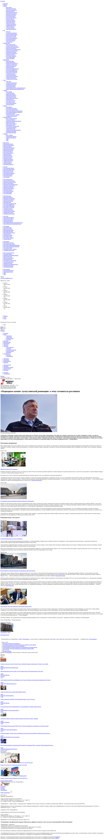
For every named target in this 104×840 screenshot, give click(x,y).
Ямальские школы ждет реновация (11, 643)
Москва (5, 4)
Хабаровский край (10, 128)
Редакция (3, 788)
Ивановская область (11, 15)
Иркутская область (10, 94)
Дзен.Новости (26, 639)
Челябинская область (11, 84)
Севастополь (9, 42)
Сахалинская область (11, 127)
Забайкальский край (11, 131)
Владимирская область (11, 12)
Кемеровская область (11, 95)
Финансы (8, 339)
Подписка (8, 355)
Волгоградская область (11, 34)
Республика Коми (10, 57)
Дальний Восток (7, 117)
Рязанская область (10, 22)
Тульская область (10, 27)
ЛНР (7, 139)
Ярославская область (11, 29)
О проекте (3, 786)
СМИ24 (57, 838)
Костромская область (11, 17)
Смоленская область (11, 24)
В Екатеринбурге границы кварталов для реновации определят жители (20, 647)
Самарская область (10, 73)
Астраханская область (11, 33)
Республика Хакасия (11, 103)
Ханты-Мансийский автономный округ (15, 87)
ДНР (7, 140)
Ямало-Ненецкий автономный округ (15, 89)
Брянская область (10, 11)
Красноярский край (11, 96)
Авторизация (4, 790)
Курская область (10, 19)
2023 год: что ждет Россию (26, 762)
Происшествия (7, 342)
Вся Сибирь (9, 91)
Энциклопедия (9, 347)
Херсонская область (11, 137)
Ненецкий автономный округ (13, 49)
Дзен (61, 639)
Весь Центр (9, 7)
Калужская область (10, 16)
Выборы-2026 (23, 775)
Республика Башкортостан (12, 68)
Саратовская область (11, 75)
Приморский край (10, 125)
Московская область (11, 8)
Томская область (10, 104)
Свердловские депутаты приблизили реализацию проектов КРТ (18, 648)
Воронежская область (11, 13)
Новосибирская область (12, 98)
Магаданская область (11, 123)
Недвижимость (10, 338)
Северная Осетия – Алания (12, 114)
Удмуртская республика (12, 76)
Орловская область (10, 21)
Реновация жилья (7, 651)
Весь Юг (8, 31)
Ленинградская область (12, 50)
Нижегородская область (12, 63)
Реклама (5, 316)
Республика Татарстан (11, 72)
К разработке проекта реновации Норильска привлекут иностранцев (19, 644)
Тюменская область (11, 86)
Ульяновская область (11, 77)
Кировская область (10, 62)
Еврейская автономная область (13, 121)
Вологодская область (11, 48)
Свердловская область (11, 82)
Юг (4, 30)
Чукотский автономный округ (13, 130)
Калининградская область (12, 47)
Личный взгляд (10, 351)
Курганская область (11, 85)
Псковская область (10, 54)
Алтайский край (10, 93)
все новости (3, 751)
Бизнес (5, 334)
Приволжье (6, 59)
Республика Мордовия (11, 71)
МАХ (20, 639)
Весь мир (5, 3)
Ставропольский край (11, 116)
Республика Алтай (10, 100)
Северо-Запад (6, 43)
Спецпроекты (6, 353)
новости (3, 329)
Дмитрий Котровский (36, 480)
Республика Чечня (10, 113)
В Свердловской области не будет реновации (14, 646)
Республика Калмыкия (11, 38)
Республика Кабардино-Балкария (14, 110)
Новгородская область (11, 53)
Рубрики (3, 331)
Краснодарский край (11, 35)
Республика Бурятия (11, 132)
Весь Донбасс (9, 135)
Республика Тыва (10, 102)
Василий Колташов (60, 575)
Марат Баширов (10, 585)
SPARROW (57, 837)
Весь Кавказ (9, 107)
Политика (5, 333)
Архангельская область (11, 45)
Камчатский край (10, 122)
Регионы (3, 1)
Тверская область (10, 26)
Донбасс (5, 133)
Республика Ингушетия (12, 109)
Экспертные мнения (11, 350)
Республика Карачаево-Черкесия (14, 112)
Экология (5, 344)
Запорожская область (11, 136)
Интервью (8, 352)
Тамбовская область (11, 25)
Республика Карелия (11, 56)
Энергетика (9, 337)
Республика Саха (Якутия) (12, 126)
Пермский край (10, 67)
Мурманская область (11, 52)
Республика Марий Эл (11, 70)
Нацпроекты (6, 343)
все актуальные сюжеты (6, 780)
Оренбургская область (11, 65)
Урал (4, 80)
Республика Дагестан (11, 108)
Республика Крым (10, 40)
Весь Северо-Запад (10, 44)
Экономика (9, 335)
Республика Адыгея (11, 36)
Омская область (10, 99)
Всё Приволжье (10, 61)
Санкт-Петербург (10, 58)
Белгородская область (11, 10)
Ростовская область (11, 39)
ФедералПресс (93, 639)
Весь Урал (8, 81)
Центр (4, 6)
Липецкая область (10, 20)
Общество (5, 341)
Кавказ (5, 105)
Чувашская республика (11, 79)
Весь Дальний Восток (11, 118)
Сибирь (5, 90)
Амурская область (10, 119)
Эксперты (5, 346)
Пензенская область (11, 66)
